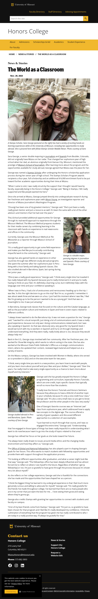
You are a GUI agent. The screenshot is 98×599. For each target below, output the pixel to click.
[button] (27, 591)
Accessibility (79, 591)
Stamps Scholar (34, 172)
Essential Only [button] (11, 592)
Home (12, 54)
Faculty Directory (37, 11)
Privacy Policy (16, 583)
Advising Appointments (75, 11)
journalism (50, 156)
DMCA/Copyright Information (64, 591)
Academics (59, 42)
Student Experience (76, 42)
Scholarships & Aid (41, 42)
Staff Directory (55, 11)
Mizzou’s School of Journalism (31, 165)
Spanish (63, 156)
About (12, 42)
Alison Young (51, 199)
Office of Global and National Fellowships (30, 448)
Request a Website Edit (57, 554)
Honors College (28, 31)
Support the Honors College (58, 546)
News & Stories (26, 54)
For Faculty (15, 47)
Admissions (24, 42)
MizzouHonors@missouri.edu (21, 554)
